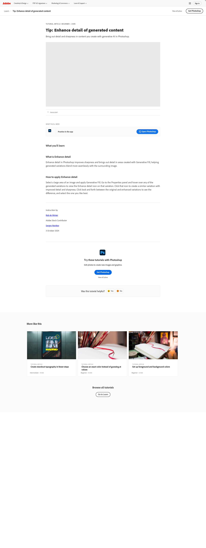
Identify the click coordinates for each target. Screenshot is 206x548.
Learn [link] (6, 11)
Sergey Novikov (52, 225)
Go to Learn (103, 394)
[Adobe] (7, 3)
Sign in (197, 3)
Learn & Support (79, 3)
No (121, 291)
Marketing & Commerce (60, 3)
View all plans (177, 11)
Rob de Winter (52, 215)
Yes (112, 291)
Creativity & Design (20, 3)
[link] (6, 11)
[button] (190, 3)
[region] (51, 354)
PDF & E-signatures (39, 3)
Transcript (54, 112)
